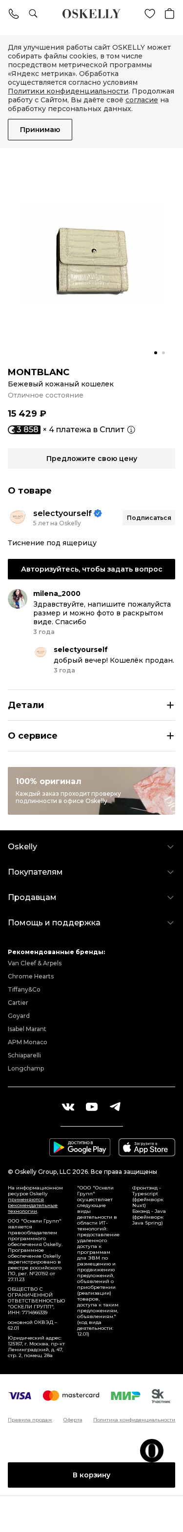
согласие (141, 100)
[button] (155, 352)
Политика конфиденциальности (134, 1420)
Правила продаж (30, 1420)
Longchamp (26, 1068)
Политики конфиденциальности (68, 91)
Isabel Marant (27, 1029)
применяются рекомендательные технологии (33, 1205)
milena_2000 (57, 593)
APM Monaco (27, 1042)
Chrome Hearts (31, 976)
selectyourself (62, 513)
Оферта (72, 1420)
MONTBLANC (38, 372)
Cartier (18, 1002)
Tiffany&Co (24, 989)
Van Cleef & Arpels (34, 963)
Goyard (19, 1015)
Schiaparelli (24, 1055)
